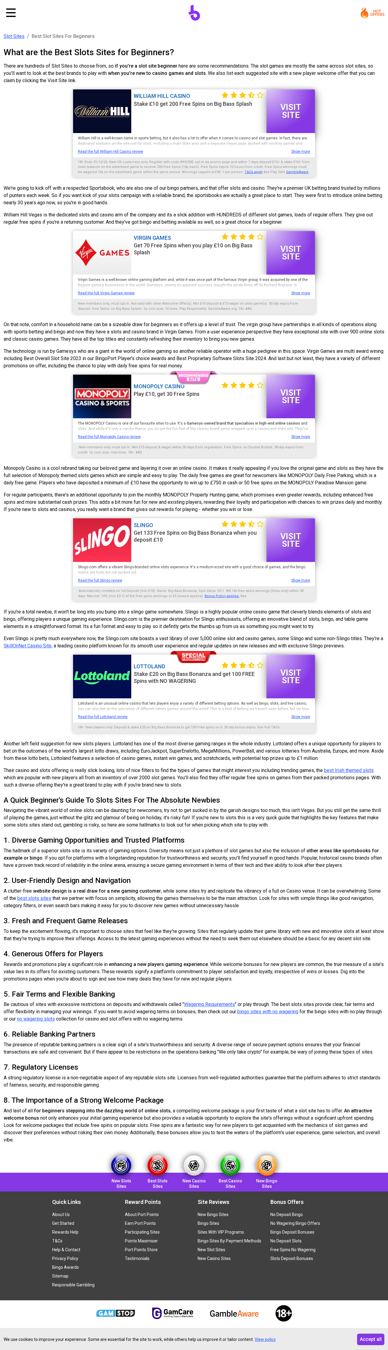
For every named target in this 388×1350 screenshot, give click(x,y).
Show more (300, 151)
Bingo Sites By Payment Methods (229, 1240)
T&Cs (57, 1240)
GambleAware (297, 172)
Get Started (63, 1223)
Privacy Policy (65, 1258)
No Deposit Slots (286, 1240)
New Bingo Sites (213, 1214)
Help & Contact (66, 1249)
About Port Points (142, 1214)
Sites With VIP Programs (221, 1232)
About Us (61, 1214)
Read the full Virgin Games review (106, 293)
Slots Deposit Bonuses (291, 1258)
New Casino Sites (214, 1258)
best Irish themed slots (349, 770)
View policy (265, 1339)
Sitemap (60, 1276)
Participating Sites (142, 1232)
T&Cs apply (254, 172)
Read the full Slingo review (100, 580)
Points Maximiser (141, 1240)
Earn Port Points (140, 1223)
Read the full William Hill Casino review (110, 151)
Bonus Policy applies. (222, 596)
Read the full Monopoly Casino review (109, 437)
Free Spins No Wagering (293, 1249)
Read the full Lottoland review (103, 717)
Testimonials (137, 1258)
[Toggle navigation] (11, 13)
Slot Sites (14, 36)
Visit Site (290, 111)
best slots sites (34, 898)
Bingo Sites (208, 1223)
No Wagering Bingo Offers (295, 1223)
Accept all (371, 1339)
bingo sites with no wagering (267, 1011)
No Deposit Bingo (286, 1214)
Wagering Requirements (209, 1004)
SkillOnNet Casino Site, (28, 646)
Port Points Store (141, 1249)
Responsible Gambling (73, 1284)
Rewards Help (65, 1232)
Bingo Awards (65, 1267)
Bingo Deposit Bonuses (292, 1232)
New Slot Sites (211, 1249)
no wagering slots (36, 1019)
